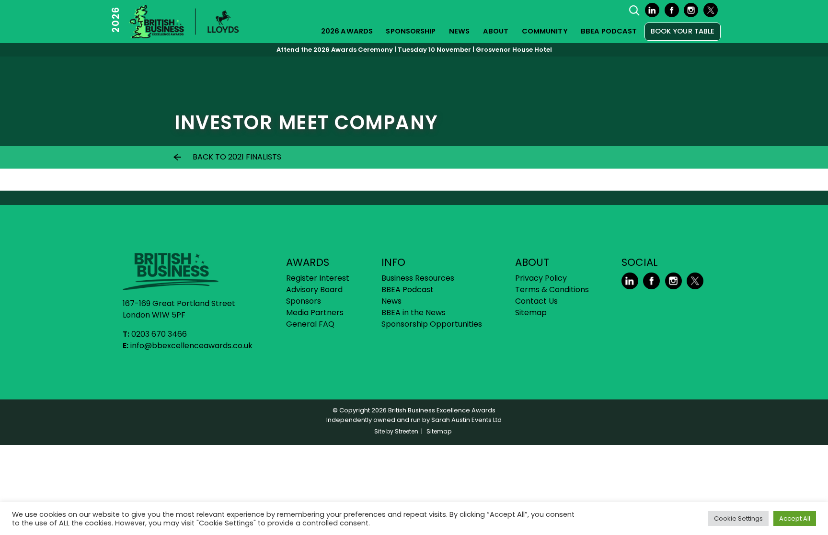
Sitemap (531, 312)
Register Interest (317, 278)
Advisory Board (314, 289)
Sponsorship (411, 31)
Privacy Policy (541, 278)
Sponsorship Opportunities (431, 324)
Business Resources (417, 278)
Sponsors (303, 301)
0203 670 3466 (159, 334)
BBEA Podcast (609, 31)
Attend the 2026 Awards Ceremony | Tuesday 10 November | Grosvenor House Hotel (414, 49)
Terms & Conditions (552, 289)
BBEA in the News (413, 312)
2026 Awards (347, 31)
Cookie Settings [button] (738, 518)
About (496, 31)
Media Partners (315, 312)
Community (545, 31)
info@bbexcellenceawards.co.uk (191, 345)
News (459, 31)
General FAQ (310, 324)
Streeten (406, 431)
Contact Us (536, 301)
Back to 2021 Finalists (237, 156)
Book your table (683, 31)
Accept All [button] (794, 518)
